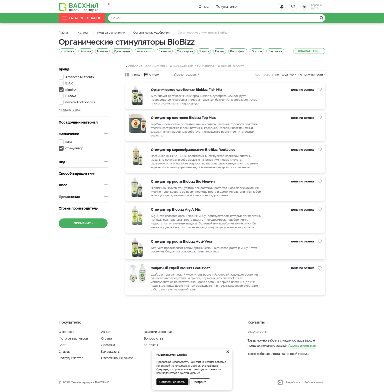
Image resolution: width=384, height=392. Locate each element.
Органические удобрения (151, 32)
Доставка (108, 345)
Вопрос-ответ (154, 338)
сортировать (264, 74)
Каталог (83, 32)
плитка (135, 74)
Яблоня (85, 51)
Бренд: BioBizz (232, 66)
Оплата (106, 338)
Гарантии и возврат (158, 332)
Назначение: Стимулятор (194, 66)
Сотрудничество (71, 358)
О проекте (66, 332)
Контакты (151, 345)
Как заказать (110, 352)
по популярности (310, 74)
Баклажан (275, 51)
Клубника (67, 51)
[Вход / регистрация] (282, 7)
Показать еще (308, 51)
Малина (102, 51)
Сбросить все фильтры (147, 66)
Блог (62, 345)
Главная (64, 32)
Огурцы (257, 51)
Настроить (199, 382)
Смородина (185, 51)
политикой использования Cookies (178, 366)
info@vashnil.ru (258, 332)
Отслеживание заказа (117, 358)
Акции (105, 332)
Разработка (293, 382)
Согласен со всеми (172, 382)
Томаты (204, 51)
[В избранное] (319, 89)
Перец (219, 51)
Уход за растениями (111, 32)
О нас (204, 6)
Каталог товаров (84, 18)
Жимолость (144, 51)
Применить (83, 223)
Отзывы (64, 352)
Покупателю (226, 6)
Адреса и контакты (302, 346)
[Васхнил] (79, 7)
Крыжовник (122, 51)
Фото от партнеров (73, 338)
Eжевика (165, 51)
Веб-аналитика (313, 382)
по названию (284, 74)
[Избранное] (293, 7)
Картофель (237, 51)
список (154, 74)
